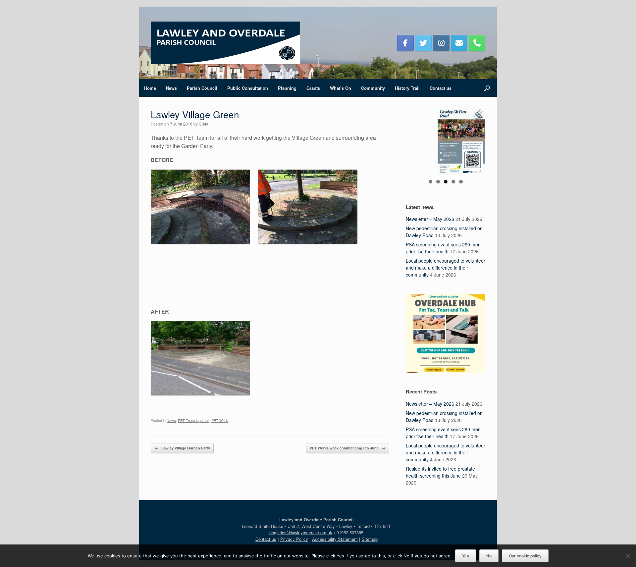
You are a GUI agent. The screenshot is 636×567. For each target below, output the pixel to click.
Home (150, 88)
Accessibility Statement (335, 539)
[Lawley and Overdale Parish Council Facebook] (405, 43)
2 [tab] (438, 181)
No (489, 556)
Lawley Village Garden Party (182, 447)
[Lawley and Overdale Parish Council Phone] (477, 43)
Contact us (440, 88)
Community (373, 88)
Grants (313, 88)
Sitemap (370, 539)
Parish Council (202, 88)
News (171, 88)
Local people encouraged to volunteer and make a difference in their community (445, 267)
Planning (287, 88)
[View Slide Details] (445, 141)
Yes (465, 556)
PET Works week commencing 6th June (348, 447)
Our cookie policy (525, 556)
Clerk (203, 124)
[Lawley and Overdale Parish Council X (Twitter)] (423, 43)
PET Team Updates (193, 420)
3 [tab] (446, 181)
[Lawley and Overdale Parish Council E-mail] (459, 43)
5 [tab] (461, 181)
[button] (487, 88)
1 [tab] (430, 181)
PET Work (219, 420)
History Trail (407, 88)
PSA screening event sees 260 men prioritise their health (443, 248)
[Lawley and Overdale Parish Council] (225, 43)
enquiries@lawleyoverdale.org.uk (300, 532)
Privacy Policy (294, 539)
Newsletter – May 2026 (430, 219)
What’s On (340, 88)
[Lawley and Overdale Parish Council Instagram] (441, 43)
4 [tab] (453, 181)
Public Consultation (247, 88)
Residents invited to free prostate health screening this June (440, 472)
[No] (627, 555)
